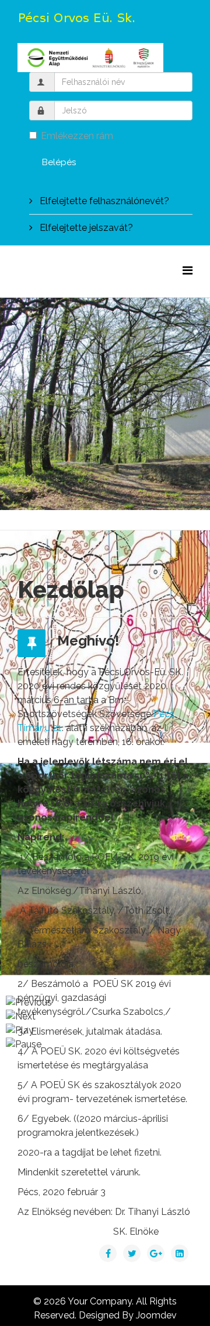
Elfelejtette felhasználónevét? (103, 200)
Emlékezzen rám (77, 135)
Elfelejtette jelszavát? (85, 227)
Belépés (59, 162)
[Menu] (187, 270)
